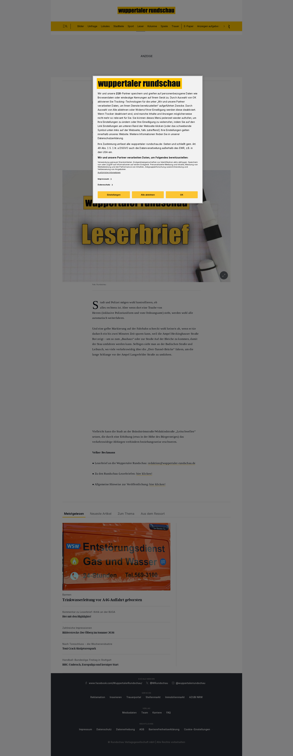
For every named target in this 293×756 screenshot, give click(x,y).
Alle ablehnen (148, 194)
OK (181, 194)
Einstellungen (113, 194)
